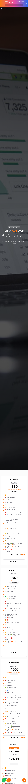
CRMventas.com (17, 514)
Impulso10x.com (20, 1)
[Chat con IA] (24, 780)
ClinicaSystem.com (14, 2)
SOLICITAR (13, 561)
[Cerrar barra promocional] (26, 3)
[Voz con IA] (9, 780)
